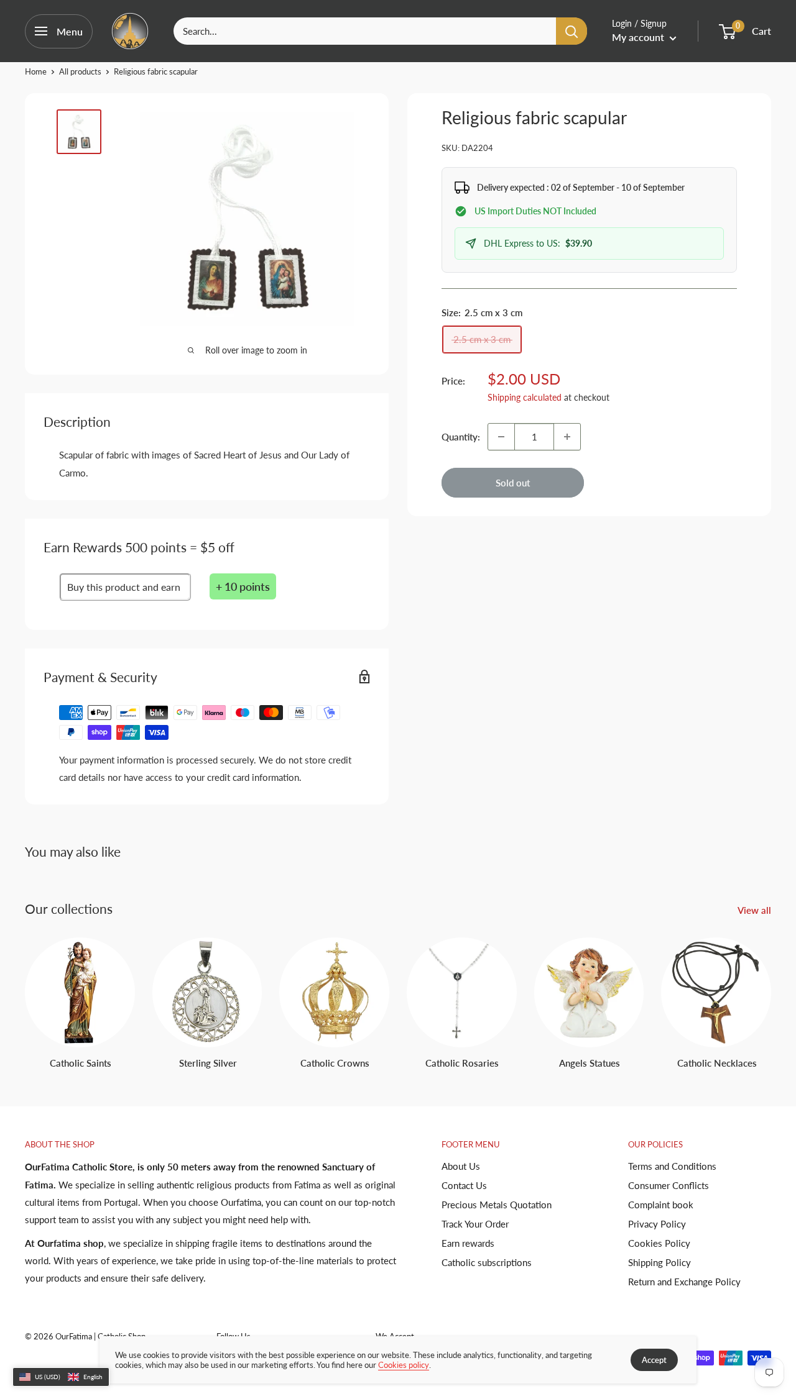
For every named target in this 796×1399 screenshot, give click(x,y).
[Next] (771, 991)
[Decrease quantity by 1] (501, 437)
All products (80, 71)
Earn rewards (468, 1243)
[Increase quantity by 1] (567, 437)
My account (639, 37)
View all (756, 910)
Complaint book (660, 1204)
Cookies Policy (659, 1243)
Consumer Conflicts (668, 1185)
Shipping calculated (525, 397)
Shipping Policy (659, 1262)
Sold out (513, 482)
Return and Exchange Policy (684, 1281)
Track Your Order (475, 1223)
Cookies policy (403, 1365)
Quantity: (461, 436)
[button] (61, 1377)
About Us (461, 1166)
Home (36, 71)
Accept (654, 1360)
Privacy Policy (657, 1223)
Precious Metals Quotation (497, 1204)
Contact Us (464, 1185)
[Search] (571, 31)
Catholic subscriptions (487, 1262)
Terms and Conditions (672, 1166)
